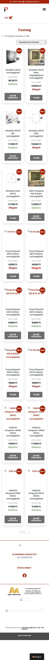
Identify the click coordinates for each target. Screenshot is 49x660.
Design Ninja (27, 635)
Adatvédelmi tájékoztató (29, 627)
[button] (44, 9)
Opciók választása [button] (13, 96)
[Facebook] (24, 575)
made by (20, 635)
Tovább (36, 97)
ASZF (38, 627)
